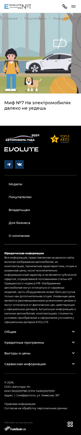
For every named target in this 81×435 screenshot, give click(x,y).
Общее (10, 331)
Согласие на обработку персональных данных (35, 408)
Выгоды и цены (17, 353)
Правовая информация (19, 404)
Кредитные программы (24, 342)
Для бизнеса (19, 223)
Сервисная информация (25, 364)
